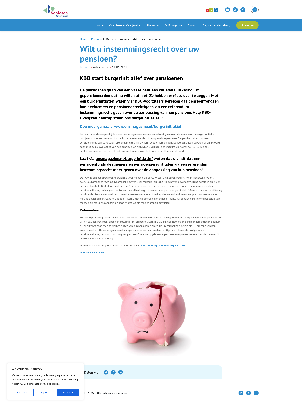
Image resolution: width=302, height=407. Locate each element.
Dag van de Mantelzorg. (217, 25)
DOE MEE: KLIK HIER (92, 252)
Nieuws (151, 25)
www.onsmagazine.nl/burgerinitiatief (147, 126)
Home (100, 25)
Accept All (68, 392)
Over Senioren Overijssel (123, 25)
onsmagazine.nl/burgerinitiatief (124, 158)
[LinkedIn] (120, 372)
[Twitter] (106, 372)
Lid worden (247, 25)
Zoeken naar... (254, 8)
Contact (192, 25)
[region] (45, 381)
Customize (22, 392)
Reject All (46, 392)
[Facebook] (113, 372)
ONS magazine (173, 25)
